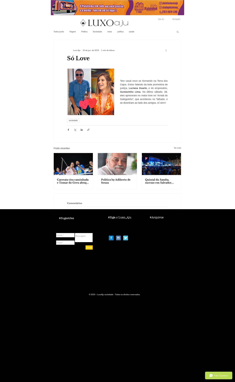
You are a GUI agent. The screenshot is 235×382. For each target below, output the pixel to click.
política (120, 32)
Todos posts (59, 32)
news (109, 32)
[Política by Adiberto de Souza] (117, 164)
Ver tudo (177, 148)
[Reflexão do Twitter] (125, 238)
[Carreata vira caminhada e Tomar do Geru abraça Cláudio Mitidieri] (73, 164)
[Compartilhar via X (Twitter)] (75, 129)
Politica (84, 32)
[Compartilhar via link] (88, 129)
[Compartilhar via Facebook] (68, 129)
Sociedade (97, 32)
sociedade (73, 120)
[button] (177, 32)
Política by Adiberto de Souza (116, 181)
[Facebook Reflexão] (111, 238)
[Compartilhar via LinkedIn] (81, 129)
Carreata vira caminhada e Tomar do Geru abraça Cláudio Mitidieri (73, 181)
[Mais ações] (166, 50)
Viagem (72, 32)
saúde (131, 32)
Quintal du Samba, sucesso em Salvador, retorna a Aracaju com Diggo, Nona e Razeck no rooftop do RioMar (161, 181)
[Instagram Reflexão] (118, 238)
